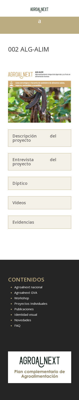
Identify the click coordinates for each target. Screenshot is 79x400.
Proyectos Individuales (30, 303)
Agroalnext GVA (25, 292)
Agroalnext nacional (28, 287)
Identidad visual (25, 314)
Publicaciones (24, 309)
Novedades (22, 320)
